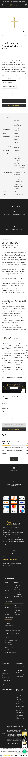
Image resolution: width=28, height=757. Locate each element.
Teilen (3, 109)
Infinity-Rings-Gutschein (10, 397)
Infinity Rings (6, 38)
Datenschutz (5, 673)
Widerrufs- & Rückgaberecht (6, 676)
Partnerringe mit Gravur (11, 442)
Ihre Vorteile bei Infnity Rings (20, 707)
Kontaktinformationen (7, 666)
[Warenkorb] (25, 5)
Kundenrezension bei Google (20, 671)
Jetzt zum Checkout (14, 105)
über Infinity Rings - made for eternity (20, 666)
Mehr (14, 459)
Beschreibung (6, 239)
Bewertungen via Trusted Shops (20, 675)
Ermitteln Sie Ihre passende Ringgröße (20, 697)
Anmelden (23, 1)
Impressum (4, 670)
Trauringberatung (6, 1)
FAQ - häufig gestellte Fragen (20, 711)
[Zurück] (2, 35)
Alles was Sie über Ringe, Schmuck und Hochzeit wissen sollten (21, 718)
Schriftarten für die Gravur (20, 702)
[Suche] (5, 5)
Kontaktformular (16, 1)
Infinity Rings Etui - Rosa (9, 86)
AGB (3, 684)
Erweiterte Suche (20, 693)
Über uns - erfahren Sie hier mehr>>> (14, 544)
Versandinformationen (7, 681)
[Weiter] (25, 35)
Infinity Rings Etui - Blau (9, 82)
